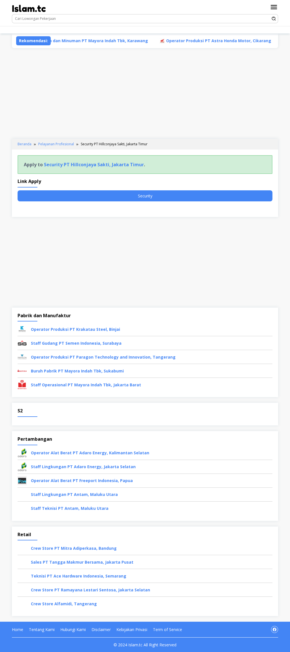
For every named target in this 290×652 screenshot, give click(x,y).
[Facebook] (112, 29)
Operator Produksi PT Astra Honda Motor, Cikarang (201, 40)
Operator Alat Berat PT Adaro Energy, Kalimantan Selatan (90, 452)
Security (145, 196)
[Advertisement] (145, 93)
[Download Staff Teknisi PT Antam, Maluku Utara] (22, 507)
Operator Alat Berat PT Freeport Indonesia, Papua (82, 480)
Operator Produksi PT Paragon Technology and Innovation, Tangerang (103, 357)
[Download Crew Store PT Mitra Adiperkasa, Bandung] (22, 547)
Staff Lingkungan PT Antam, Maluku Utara (74, 494)
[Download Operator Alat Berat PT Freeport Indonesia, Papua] (22, 480)
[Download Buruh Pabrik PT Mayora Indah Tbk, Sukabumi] (22, 370)
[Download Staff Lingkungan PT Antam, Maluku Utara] (22, 494)
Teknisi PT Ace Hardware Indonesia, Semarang (78, 576)
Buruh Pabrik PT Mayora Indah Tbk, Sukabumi (77, 371)
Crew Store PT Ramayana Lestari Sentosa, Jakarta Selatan (90, 590)
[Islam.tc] (29, 8)
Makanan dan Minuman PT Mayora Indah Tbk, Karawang (73, 40)
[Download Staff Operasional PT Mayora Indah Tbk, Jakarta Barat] (22, 384)
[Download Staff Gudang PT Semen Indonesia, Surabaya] (22, 342)
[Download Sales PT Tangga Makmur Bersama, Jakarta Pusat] (22, 561)
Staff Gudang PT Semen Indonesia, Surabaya (76, 343)
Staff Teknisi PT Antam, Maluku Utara (69, 508)
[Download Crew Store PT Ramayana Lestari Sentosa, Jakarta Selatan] (22, 589)
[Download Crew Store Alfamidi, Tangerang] (22, 603)
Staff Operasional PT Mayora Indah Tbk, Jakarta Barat (86, 384)
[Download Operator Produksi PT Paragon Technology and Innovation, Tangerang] (22, 356)
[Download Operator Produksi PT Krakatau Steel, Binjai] (22, 328)
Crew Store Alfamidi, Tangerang (64, 603)
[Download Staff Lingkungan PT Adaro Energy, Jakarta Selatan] (22, 466)
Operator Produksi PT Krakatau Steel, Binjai (75, 329)
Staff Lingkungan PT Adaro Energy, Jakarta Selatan (83, 466)
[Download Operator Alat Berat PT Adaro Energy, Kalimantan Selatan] (22, 452)
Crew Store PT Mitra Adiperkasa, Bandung (74, 548)
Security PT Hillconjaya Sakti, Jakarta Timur (94, 164)
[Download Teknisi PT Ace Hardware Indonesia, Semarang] (22, 575)
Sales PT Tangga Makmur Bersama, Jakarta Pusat (82, 562)
